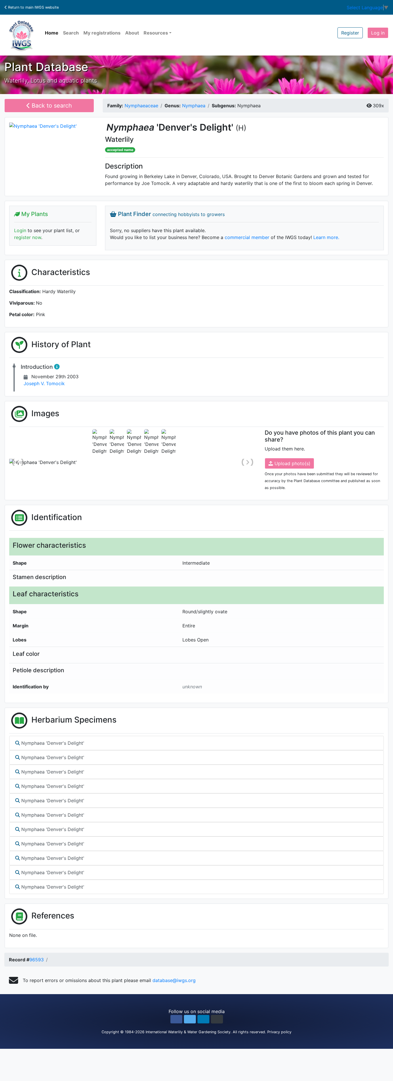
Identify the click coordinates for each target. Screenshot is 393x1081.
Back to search (51, 105)
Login (20, 230)
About (132, 33)
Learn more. (326, 237)
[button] (176, 1019)
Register (350, 33)
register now (27, 237)
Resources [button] (156, 33)
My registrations (102, 33)
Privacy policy (279, 1032)
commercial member (247, 237)
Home (51, 33)
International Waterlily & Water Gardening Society (188, 1032)
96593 (36, 959)
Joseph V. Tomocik (44, 383)
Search (71, 33)
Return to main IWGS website (33, 7)
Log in (378, 33)
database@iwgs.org (174, 980)
